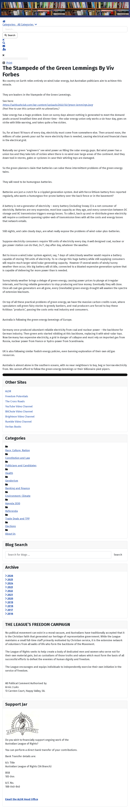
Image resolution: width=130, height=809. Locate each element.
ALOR (8, 391)
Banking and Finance (17, 488)
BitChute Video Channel (19, 411)
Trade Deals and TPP (17, 518)
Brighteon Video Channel (19, 416)
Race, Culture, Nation (17, 450)
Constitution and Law (17, 457)
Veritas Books (13, 426)
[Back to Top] (124, 803)
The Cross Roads (15, 401)
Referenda (11, 511)
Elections (10, 526)
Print (9, 62)
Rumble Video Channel (18, 421)
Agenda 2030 (12, 503)
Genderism (11, 480)
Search (11, 35)
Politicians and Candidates (20, 465)
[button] (65, 43)
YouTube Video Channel (18, 406)
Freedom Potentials (16, 396)
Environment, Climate (17, 495)
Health (9, 473)
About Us (10, 533)
